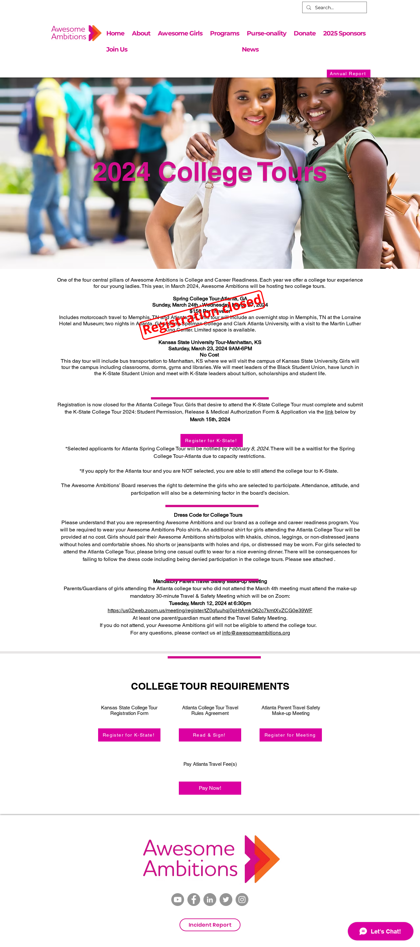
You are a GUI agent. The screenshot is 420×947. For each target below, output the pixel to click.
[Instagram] (242, 899)
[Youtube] (177, 899)
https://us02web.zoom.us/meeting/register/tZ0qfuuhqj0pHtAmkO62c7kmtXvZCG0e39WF (210, 610)
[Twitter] (226, 899)
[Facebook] (193, 899)
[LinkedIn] (209, 899)
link (329, 412)
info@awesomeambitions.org (256, 633)
